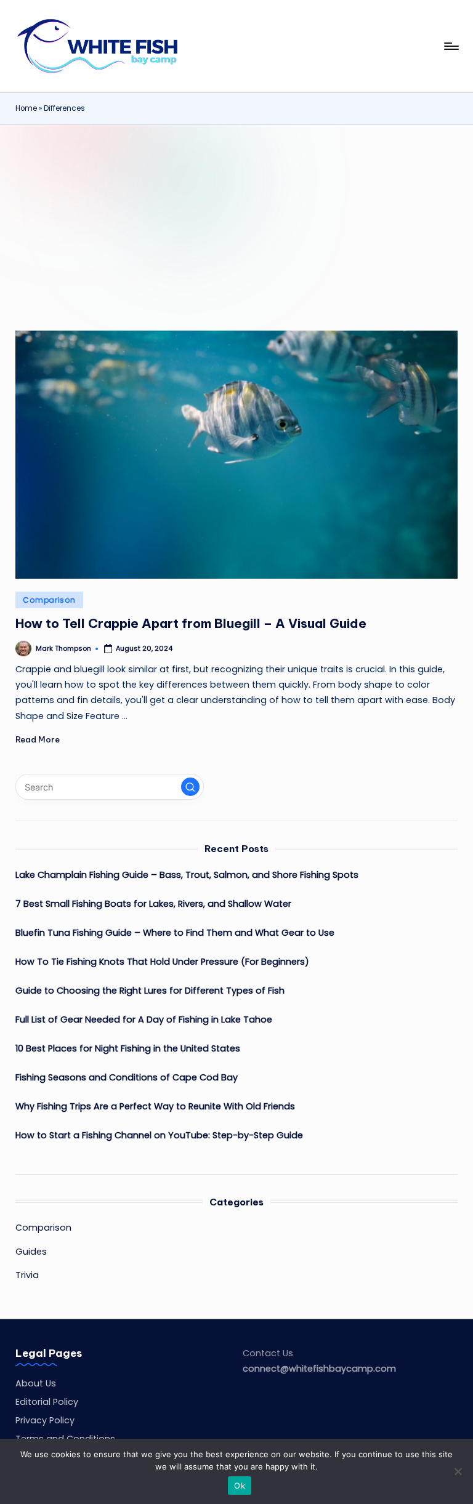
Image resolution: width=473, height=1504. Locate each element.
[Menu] (450, 46)
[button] (190, 787)
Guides (31, 1251)
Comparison (49, 600)
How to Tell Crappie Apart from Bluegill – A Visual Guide (190, 623)
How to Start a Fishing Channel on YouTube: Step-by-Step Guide (159, 1135)
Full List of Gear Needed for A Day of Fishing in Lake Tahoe (143, 1019)
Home (26, 108)
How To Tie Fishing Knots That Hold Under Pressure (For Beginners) (162, 961)
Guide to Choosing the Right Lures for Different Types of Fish (150, 990)
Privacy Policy (45, 1420)
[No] (457, 1471)
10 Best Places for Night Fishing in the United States (127, 1048)
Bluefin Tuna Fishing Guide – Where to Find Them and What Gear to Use (174, 933)
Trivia (27, 1275)
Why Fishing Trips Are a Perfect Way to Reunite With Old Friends (155, 1106)
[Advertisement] (236, 217)
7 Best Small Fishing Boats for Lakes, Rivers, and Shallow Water (153, 904)
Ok (239, 1485)
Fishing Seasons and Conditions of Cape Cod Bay (126, 1077)
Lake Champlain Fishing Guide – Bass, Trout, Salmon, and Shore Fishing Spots (186, 875)
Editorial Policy (46, 1402)
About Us (35, 1383)
